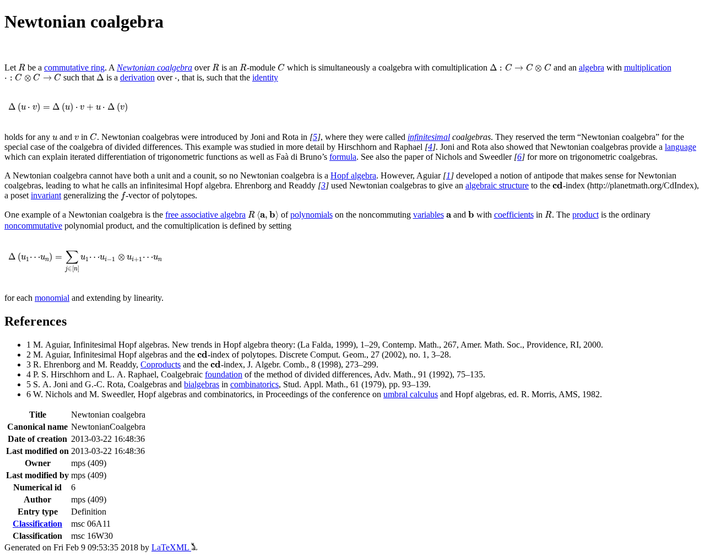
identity (265, 77)
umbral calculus (410, 394)
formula (342, 156)
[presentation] (21, 67)
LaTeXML (171, 547)
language (680, 147)
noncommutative (33, 225)
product (585, 214)
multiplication (647, 67)
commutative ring (74, 67)
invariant (46, 195)
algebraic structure (497, 185)
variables (428, 214)
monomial (52, 297)
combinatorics (254, 384)
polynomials (311, 214)
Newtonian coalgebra (154, 67)
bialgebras (201, 384)
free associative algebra (205, 214)
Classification (37, 523)
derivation (137, 77)
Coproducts (160, 364)
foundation (223, 374)
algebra (591, 67)
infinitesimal (429, 137)
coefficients (514, 214)
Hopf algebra (353, 175)
